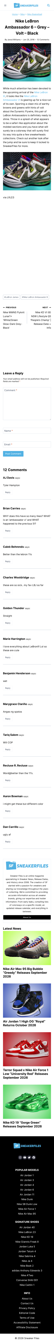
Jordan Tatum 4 (27, 1251)
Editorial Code (27, 1313)
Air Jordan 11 (27, 1194)
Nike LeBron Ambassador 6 (35, 297)
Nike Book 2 (27, 1265)
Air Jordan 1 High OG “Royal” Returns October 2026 (24, 1023)
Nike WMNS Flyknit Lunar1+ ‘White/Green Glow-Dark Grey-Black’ (13, 317)
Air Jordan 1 (27, 1175)
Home (15, 14)
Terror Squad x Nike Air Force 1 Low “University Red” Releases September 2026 (25, 1073)
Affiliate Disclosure (27, 1327)
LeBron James (11, 297)
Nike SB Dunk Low (27, 1204)
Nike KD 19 (27, 1237)
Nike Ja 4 (27, 1261)
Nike (22, 14)
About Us (27, 1298)
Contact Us (27, 1303)
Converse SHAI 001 (27, 1280)
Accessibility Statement (27, 1322)
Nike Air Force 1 (27, 1208)
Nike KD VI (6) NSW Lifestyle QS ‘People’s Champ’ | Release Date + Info (40, 317)
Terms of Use (27, 1317)
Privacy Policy (27, 1308)
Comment (10, 390)
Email (8, 444)
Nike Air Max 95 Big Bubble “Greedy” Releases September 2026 (25, 972)
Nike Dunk (27, 1199)
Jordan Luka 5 (27, 1246)
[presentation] (27, 948)
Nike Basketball (34, 14)
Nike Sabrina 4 (27, 1256)
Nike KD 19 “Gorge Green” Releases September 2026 (22, 1124)
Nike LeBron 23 (27, 1232)
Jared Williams (14, 39)
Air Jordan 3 (27, 1180)
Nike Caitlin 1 (27, 1285)
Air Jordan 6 (27, 1189)
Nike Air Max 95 (27, 1213)
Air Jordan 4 (27, 1184)
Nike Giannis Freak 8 (27, 1241)
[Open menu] (5, 5)
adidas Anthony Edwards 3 (27, 1270)
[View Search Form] (48, 5)
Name (8, 430)
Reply (7, 492)
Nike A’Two (27, 1275)
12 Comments (43, 39)
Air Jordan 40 (27, 1227)
